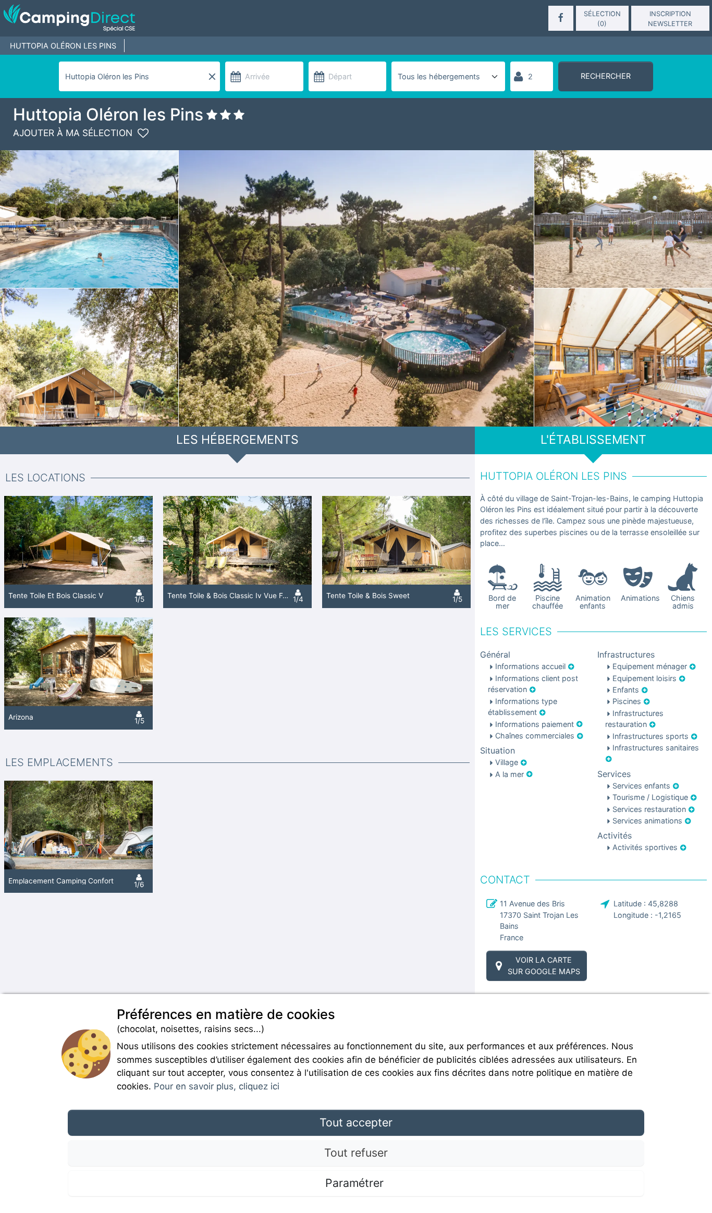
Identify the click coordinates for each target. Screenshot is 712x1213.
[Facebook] (560, 18)
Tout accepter (356, 1122)
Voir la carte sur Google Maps (544, 965)
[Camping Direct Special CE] (117, 18)
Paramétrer (356, 1183)
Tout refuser (356, 1152)
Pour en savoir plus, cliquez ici (216, 1086)
